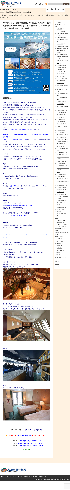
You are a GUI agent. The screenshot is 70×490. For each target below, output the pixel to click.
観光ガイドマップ (59, 236)
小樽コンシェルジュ (61, 161)
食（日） (59, 238)
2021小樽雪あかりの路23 (62, 148)
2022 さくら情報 (60, 78)
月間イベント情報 (61, 54)
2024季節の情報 (60, 192)
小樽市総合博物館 (61, 46)
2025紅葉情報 (60, 115)
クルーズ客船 (60, 44)
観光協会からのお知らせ (60, 228)
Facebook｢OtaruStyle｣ (25, 435)
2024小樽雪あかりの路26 (62, 97)
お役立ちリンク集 (6, 476)
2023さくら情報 (60, 74)
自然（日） (59, 243)
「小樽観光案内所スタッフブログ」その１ (30, 441)
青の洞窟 (59, 211)
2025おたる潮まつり (61, 134)
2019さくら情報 (60, 101)
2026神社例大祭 (60, 176)
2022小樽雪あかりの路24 (62, 181)
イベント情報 (27, 12)
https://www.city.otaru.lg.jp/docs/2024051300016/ (17, 205)
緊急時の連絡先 (24, 476)
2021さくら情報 (60, 76)
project (56, 218)
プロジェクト (58, 252)
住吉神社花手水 (60, 104)
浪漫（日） (59, 248)
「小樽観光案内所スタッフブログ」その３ (30, 445)
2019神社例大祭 (60, 189)
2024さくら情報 (60, 83)
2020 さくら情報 (60, 209)
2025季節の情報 (60, 187)
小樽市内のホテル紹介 (62, 126)
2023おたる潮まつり (61, 146)
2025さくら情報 (60, 65)
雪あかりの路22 (60, 80)
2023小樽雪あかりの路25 (62, 85)
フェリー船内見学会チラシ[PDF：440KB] (15, 215)
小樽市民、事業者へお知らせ (61, 232)
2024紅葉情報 (60, 130)
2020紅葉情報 (60, 121)
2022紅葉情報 (60, 143)
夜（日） (59, 245)
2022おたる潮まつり (61, 178)
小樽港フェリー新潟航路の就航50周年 (22, 129)
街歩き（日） (60, 250)
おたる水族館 (60, 37)
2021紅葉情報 (60, 132)
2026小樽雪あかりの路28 (62, 93)
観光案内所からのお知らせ (13, 12)
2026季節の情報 (60, 207)
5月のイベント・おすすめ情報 (33, 430)
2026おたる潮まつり (61, 139)
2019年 (57, 261)
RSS (30, 476)
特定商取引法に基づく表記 (40, 476)
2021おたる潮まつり (61, 194)
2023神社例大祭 (60, 119)
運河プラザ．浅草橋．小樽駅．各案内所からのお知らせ (62, 50)
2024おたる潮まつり (61, 117)
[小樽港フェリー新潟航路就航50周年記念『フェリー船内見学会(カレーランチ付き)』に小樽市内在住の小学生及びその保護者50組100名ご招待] (27, 94)
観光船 (58, 172)
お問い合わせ (39, 4)
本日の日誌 (59, 29)
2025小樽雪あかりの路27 (62, 106)
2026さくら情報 (60, 67)
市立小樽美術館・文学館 (62, 39)
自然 (58, 63)
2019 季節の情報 (60, 185)
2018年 (57, 264)
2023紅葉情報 (60, 163)
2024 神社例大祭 (60, 165)
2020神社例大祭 (60, 200)
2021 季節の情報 (60, 154)
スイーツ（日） (60, 241)
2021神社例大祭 (60, 124)
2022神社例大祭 (60, 112)
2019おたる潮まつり (61, 141)
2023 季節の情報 (60, 152)
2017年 (57, 266)
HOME (2, 12)
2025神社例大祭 (60, 137)
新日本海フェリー (15, 186)
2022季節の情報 (60, 174)
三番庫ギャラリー (61, 110)
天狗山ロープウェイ (61, 60)
